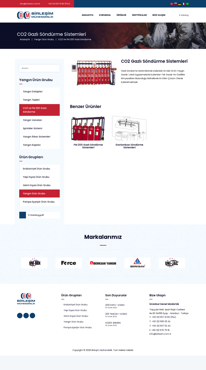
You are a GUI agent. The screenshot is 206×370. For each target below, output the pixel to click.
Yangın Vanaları (32, 120)
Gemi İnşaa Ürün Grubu (37, 185)
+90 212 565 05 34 (161, 321)
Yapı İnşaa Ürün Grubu (36, 177)
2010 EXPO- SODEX (115, 305)
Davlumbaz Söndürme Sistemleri (129, 146)
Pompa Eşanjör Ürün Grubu (39, 201)
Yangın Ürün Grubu (44, 39)
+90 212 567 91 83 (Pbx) (164, 317)
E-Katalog (184, 15)
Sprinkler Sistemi (32, 128)
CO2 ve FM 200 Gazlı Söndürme (74, 39)
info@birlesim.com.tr (30, 3)
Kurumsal (105, 15)
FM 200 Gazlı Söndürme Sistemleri (88, 146)
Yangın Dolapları (33, 91)
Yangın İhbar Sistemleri (36, 136)
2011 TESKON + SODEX (116, 313)
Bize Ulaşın (158, 15)
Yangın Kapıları (32, 144)
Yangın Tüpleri (31, 99)
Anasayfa (87, 15)
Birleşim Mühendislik (102, 350)
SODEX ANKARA (113, 322)
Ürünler (121, 15)
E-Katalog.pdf (36, 215)
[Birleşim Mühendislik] (35, 15)
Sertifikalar (139, 15)
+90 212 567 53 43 (161, 325)
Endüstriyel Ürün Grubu (36, 168)
